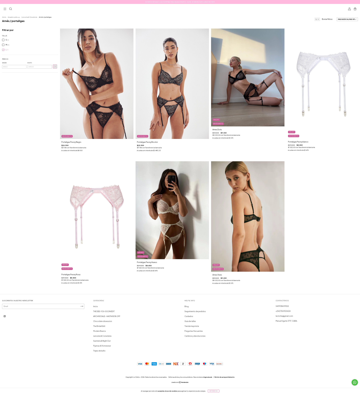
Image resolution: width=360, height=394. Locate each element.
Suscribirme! (161, 50)
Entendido (213, 391)
